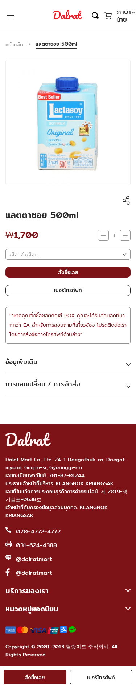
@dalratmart (34, 559)
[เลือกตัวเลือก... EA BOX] (68, 254)
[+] (125, 235)
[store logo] (67, 15)
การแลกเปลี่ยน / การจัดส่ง (42, 384)
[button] (126, 16)
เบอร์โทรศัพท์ (101, 677)
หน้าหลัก (14, 45)
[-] (103, 235)
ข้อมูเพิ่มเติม (21, 362)
